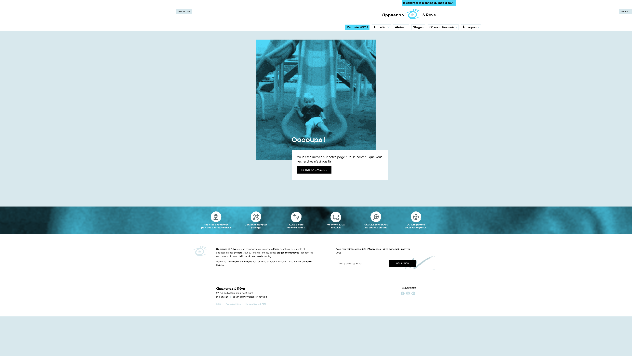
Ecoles (443, 42)
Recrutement (471, 55)
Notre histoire (471, 42)
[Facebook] (403, 293)
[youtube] (413, 293)
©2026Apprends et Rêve (228, 304)
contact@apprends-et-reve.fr (250, 297)
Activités (380, 27)
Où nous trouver (441, 27)
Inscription (184, 11)
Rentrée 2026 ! (357, 27)
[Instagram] (408, 293)
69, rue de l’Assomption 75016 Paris (234, 292)
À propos (469, 27)
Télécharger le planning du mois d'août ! (429, 2)
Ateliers (401, 27)
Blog (466, 48)
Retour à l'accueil (314, 169)
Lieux (442, 48)
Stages (418, 27)
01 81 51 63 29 (222, 297)
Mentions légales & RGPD (256, 304)
